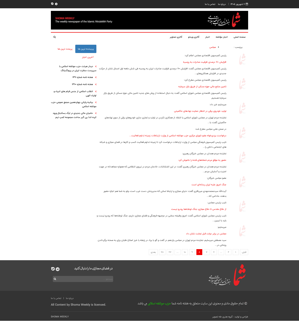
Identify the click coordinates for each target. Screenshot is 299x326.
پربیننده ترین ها (86, 49)
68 (162, 252)
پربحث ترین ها (65, 49)
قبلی (244, 252)
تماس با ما (210, 4)
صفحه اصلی (240, 37)
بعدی (153, 252)
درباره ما (222, 4)
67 (170, 252)
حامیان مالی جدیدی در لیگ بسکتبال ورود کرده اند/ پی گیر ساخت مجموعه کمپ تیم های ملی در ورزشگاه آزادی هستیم (74, 117)
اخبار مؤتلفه (222, 37)
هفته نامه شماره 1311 (83, 77)
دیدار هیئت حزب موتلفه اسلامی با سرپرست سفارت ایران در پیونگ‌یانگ (77, 68)
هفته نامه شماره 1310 (82, 84)
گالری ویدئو (193, 37)
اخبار (207, 37)
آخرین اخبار (87, 57)
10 (185, 252)
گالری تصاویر (176, 37)
